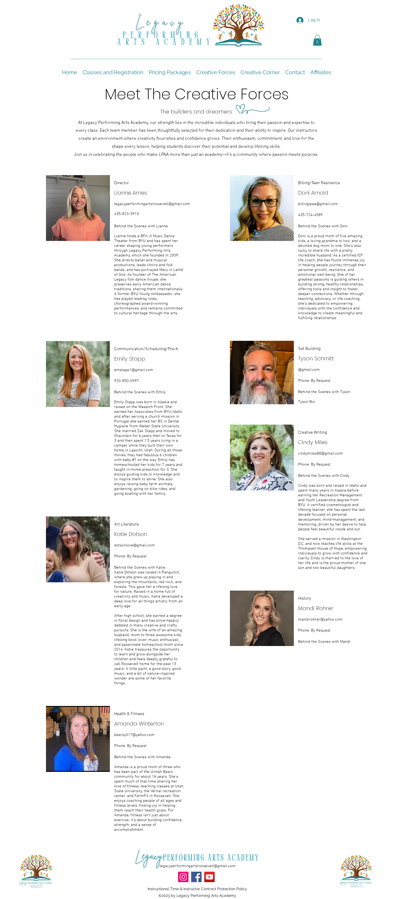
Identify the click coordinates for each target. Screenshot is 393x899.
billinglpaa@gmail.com (318, 204)
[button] (317, 40)
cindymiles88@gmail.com (320, 453)
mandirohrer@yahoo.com (320, 619)
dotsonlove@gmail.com (134, 545)
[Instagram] (183, 877)
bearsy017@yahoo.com (134, 734)
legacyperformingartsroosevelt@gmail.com (152, 204)
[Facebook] (196, 877)
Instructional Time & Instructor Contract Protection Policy (197, 889)
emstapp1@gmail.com (133, 370)
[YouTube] (209, 877)
